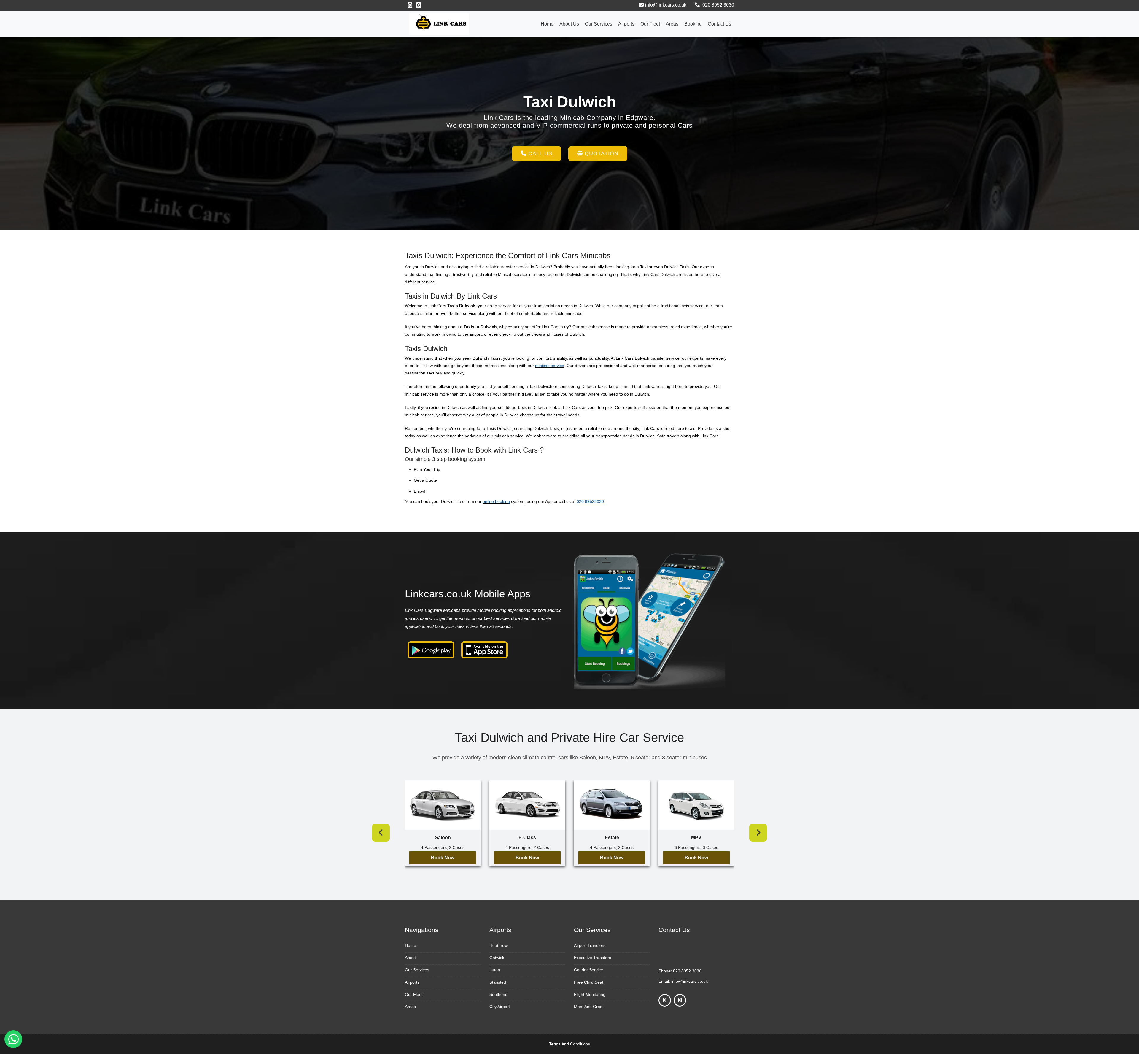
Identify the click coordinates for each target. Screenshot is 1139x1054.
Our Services (598, 23)
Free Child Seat (588, 982)
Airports (626, 23)
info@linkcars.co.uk (665, 4)
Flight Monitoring (589, 994)
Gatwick (496, 957)
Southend (498, 994)
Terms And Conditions (569, 1044)
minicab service (549, 365)
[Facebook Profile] (410, 5)
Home (547, 23)
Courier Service (588, 969)
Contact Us (719, 23)
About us (569, 23)
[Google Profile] (418, 5)
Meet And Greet (589, 1006)
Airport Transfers (589, 945)
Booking (693, 23)
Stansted (497, 982)
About (410, 957)
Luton (494, 969)
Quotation (600, 153)
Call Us (539, 153)
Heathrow (498, 945)
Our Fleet (650, 23)
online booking (496, 501)
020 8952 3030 (717, 4)
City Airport (499, 1006)
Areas (672, 23)
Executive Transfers (592, 957)
